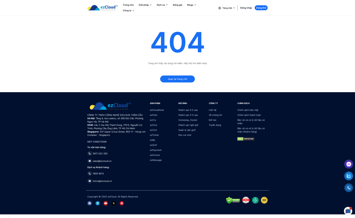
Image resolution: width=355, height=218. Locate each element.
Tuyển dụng (215, 125)
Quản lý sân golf (187, 130)
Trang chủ (128, 4)
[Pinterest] (122, 203)
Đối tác (212, 120)
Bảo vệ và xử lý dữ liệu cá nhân (251, 122)
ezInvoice (155, 155)
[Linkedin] (97, 203)
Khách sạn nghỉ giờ (188, 125)
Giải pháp (144, 4)
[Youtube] (105, 203)
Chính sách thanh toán (249, 115)
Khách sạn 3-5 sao (188, 115)
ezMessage (156, 160)
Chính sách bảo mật (247, 110)
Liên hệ (212, 110)
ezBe (152, 140)
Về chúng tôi (215, 115)
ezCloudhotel (157, 110)
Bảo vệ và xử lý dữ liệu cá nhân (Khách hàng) (251, 130)
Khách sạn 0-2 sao (188, 110)
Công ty (127, 10)
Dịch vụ (161, 4)
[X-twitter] (113, 203)
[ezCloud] (102, 8)
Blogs (190, 4)
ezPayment (156, 150)
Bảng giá (177, 4)
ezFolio (153, 115)
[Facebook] (89, 203)
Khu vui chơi (184, 135)
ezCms (153, 125)
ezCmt (153, 130)
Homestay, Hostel (187, 120)
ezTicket (154, 135)
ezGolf (153, 145)
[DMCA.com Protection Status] (8, 216)
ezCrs (153, 120)
